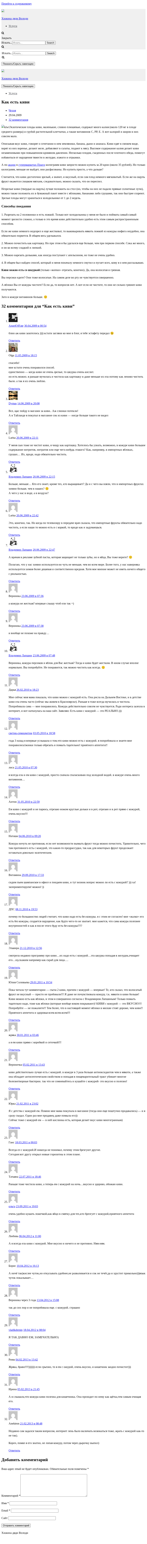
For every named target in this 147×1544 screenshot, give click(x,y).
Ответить (14, 340)
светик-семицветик (20, 733)
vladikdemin (16, 1329)
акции (12, 164)
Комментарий (10, 1495)
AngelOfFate (16, 325)
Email (5, 1510)
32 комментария (18, 119)
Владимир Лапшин (20, 476)
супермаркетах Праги (31, 164)
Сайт (4, 1518)
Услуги (13, 26)
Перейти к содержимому (16, 3)
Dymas (13, 403)
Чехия (12, 110)
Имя (5, 1503)
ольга (12, 1206)
